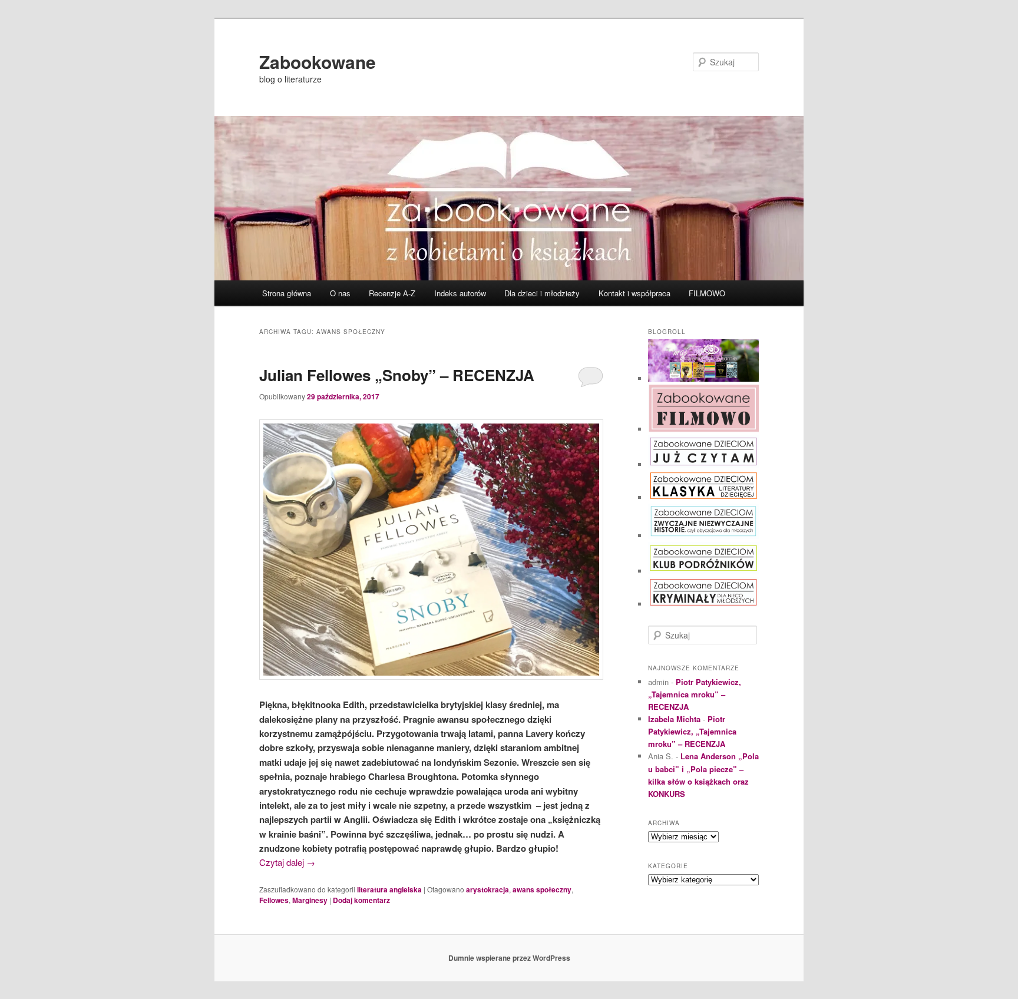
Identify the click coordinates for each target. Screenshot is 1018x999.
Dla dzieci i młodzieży (542, 293)
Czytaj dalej (287, 862)
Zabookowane (317, 61)
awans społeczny (542, 889)
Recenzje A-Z (392, 293)
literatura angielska (389, 889)
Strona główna (286, 293)
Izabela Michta (674, 719)
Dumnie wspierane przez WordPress (509, 957)
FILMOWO (707, 293)
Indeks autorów (460, 293)
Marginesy (310, 900)
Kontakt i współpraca (634, 293)
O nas (340, 293)
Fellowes (274, 900)
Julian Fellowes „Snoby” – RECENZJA (396, 375)
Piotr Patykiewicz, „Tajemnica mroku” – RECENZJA (694, 694)
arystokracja (487, 889)
